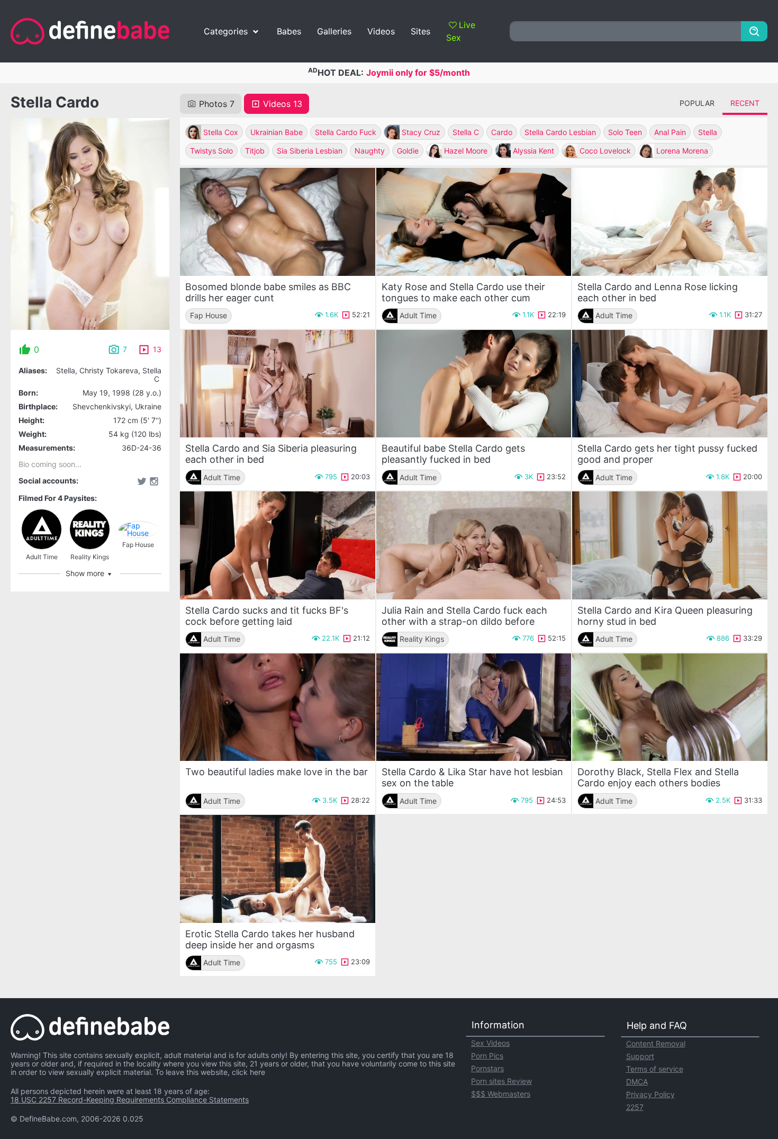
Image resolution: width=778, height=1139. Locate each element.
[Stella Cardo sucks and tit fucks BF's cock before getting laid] (277, 545)
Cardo (501, 132)
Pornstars (487, 1068)
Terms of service (654, 1068)
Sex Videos (490, 1042)
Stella (707, 132)
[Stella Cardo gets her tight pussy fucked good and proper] (669, 384)
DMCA (637, 1081)
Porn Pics (487, 1055)
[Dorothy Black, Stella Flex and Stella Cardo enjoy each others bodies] (669, 707)
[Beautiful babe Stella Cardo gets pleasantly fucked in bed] (474, 384)
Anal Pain (670, 132)
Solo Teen (625, 132)
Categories (226, 31)
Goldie (408, 150)
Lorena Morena (682, 150)
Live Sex (460, 31)
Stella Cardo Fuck (345, 132)
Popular (697, 102)
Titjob (255, 150)
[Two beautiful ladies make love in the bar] (277, 707)
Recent (744, 102)
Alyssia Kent (533, 150)
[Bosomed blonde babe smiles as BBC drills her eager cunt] (277, 222)
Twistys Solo (211, 150)
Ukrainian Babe (276, 132)
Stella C (466, 132)
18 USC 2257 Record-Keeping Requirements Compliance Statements (130, 1099)
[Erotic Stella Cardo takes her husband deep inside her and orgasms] (277, 869)
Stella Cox (220, 132)
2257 (635, 1106)
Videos (381, 31)
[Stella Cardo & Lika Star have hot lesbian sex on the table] (474, 707)
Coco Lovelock (605, 150)
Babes (289, 31)
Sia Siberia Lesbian (309, 150)
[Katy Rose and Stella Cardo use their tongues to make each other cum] (474, 222)
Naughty (370, 150)
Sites (420, 31)
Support (640, 1056)
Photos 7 (216, 103)
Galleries (334, 31)
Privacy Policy (650, 1094)
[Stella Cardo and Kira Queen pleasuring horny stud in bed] (669, 545)
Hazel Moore (465, 150)
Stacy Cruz (421, 132)
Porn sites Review (501, 1081)
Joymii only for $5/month (418, 72)
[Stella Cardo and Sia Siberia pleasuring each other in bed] (277, 384)
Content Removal (655, 1043)
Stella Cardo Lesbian (560, 132)
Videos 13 (282, 103)
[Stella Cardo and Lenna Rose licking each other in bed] (669, 222)
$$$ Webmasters (500, 1093)
